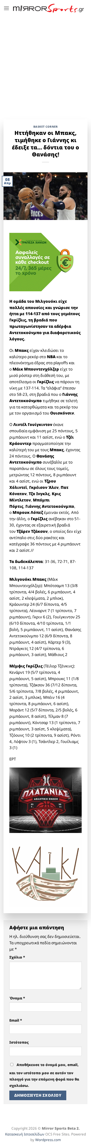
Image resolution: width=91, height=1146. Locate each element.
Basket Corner (45, 126)
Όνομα (17, 998)
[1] (45, 800)
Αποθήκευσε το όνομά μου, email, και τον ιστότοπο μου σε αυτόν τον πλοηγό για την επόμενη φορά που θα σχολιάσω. (44, 1075)
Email (15, 1020)
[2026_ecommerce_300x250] (44, 261)
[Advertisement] (45, 64)
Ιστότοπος (19, 1042)
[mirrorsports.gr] (48, 8)
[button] (7, 8)
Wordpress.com (48, 1139)
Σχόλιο (17, 957)
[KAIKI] (45, 872)
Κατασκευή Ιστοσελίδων (24, 1134)
